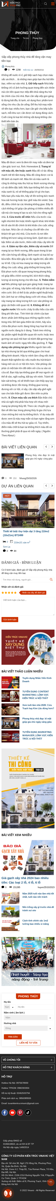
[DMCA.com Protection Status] (28, 1136)
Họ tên (7, 1002)
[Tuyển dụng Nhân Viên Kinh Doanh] (10, 682)
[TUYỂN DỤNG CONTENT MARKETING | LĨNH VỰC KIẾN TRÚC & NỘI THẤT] (10, 696)
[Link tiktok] (29, 1112)
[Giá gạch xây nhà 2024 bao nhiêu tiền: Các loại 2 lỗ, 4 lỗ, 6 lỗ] (28, 857)
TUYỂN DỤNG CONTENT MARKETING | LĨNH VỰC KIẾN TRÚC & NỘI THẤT (35, 694)
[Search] (46, 4)
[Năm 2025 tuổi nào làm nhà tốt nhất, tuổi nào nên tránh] (10, 898)
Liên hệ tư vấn (28, 1042)
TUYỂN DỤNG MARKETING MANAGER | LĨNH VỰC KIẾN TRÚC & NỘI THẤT (37, 735)
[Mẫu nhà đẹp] (28, 788)
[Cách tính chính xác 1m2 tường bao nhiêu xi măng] (10, 925)
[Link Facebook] (5, 1112)
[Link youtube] (13, 1112)
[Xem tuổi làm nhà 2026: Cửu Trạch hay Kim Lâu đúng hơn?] (10, 709)
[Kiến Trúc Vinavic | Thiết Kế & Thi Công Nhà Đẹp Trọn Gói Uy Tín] (10, 4)
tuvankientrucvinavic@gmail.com (23, 1103)
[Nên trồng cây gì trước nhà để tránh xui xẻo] (10, 911)
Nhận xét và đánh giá (12, 586)
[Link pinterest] (21, 1112)
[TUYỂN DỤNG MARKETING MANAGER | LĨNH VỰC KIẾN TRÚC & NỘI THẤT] (10, 736)
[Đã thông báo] (44, 1148)
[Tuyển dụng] (28, 647)
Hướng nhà (10, 1023)
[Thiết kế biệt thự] (28, 961)
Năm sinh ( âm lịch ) (14, 1012)
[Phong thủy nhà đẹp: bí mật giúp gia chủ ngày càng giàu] (12, 465)
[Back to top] (51, 1182)
